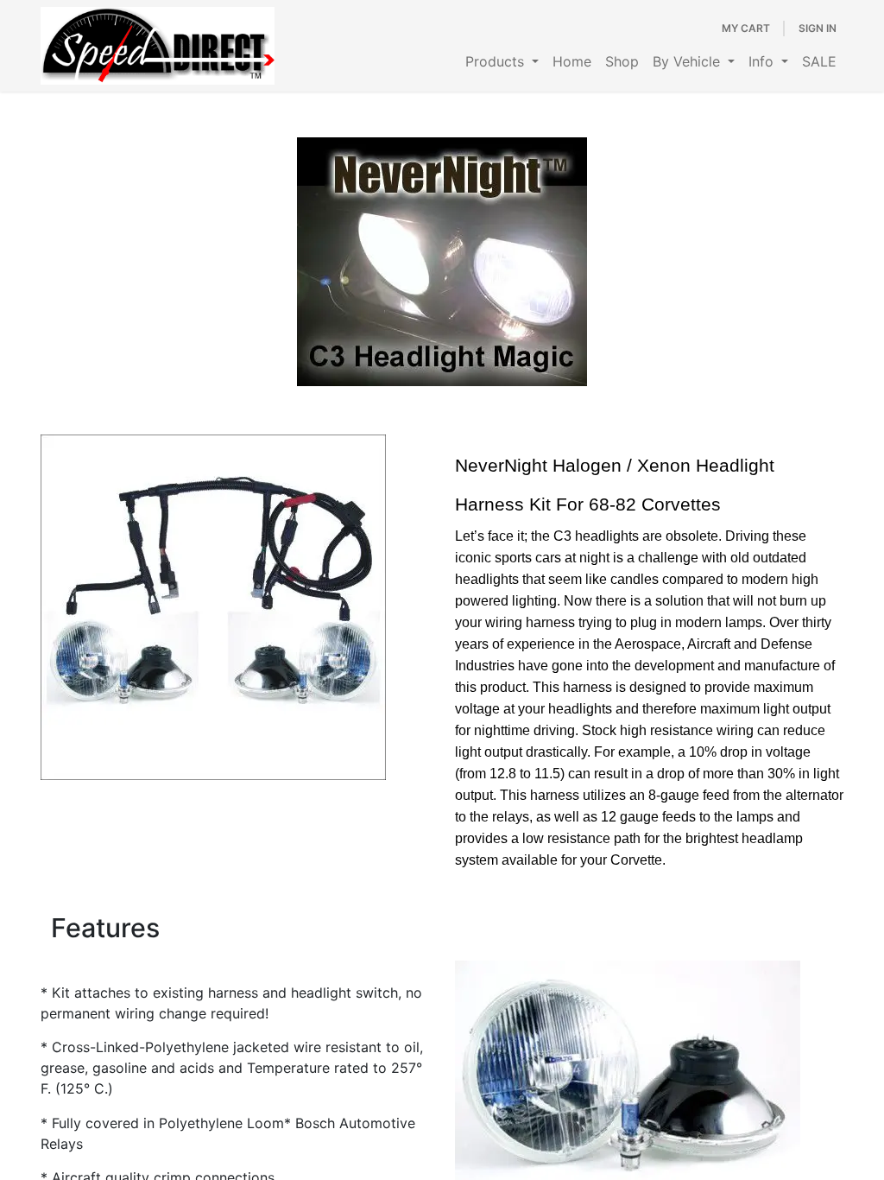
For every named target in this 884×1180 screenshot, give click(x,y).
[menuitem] (502, 61)
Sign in (818, 28)
